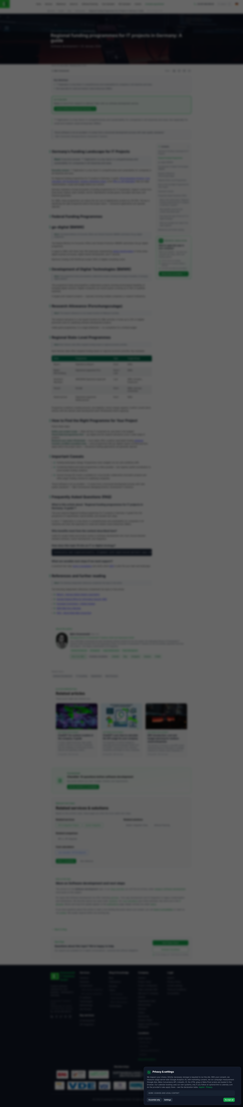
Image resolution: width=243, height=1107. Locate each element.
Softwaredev (80, 11)
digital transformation (123, 251)
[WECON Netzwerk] (99, 1074)
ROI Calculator (125, 4)
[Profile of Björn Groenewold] (62, 645)
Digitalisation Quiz (147, 1001)
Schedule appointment (154, 4)
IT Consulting (81, 676)
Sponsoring (143, 1016)
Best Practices (112, 676)
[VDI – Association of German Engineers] (104, 1086)
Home (38, 4)
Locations (143, 1033)
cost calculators (130, 901)
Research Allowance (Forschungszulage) (166, 174)
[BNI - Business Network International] (62, 1074)
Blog (69, 11)
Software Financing (90, 4)
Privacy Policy (174, 982)
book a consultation (82, 566)
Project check (144, 982)
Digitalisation (96, 676)
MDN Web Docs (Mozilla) (69, 608)
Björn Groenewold (61, 71)
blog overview (117, 889)
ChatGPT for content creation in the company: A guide (75, 737)
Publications (115, 982)
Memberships (144, 1005)
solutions (113, 901)
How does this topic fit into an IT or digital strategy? (174, 217)
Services (48, 4)
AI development (87, 1020)
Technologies (86, 1001)
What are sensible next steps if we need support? (174, 224)
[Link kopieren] (189, 71)
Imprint (170, 978)
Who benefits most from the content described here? (171, 210)
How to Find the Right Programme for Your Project (173, 185)
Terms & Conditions (176, 989)
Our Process (85, 1009)
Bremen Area (145, 1042)
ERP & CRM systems (118, 1002)
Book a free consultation (172, 274)
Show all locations (147, 1059)
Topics (112, 990)
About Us (74, 4)
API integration (87, 1024)
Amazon (147, 656)
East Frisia (144, 1046)
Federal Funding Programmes (170, 158)
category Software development (170, 889)
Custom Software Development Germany (73, 109)
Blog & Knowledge (119, 972)
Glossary (113, 986)
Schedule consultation (98, 656)
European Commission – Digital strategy (76, 603)
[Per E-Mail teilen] (184, 71)
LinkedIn (115, 656)
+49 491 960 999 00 (62, 1011)
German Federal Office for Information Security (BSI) (82, 599)
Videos (141, 1012)
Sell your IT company (148, 993)
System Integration (93, 825)
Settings (167, 1100)
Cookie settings (174, 985)
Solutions (84, 978)
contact (63, 913)
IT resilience (85, 997)
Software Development (62, 676)
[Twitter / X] (61, 1016)
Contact (138, 4)
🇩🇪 (236, 4)
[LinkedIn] (52, 1016)
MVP (111, 566)
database (138, 440)
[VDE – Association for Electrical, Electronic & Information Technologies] (81, 1086)
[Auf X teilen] (179, 71)
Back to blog (61, 929)
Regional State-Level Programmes (172, 180)
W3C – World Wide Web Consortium (74, 613)
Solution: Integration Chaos (93, 181)
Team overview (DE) (148, 989)
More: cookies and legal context (164, 1093)
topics (153, 904)
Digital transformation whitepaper (148, 1025)
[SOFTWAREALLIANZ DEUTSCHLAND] (128, 1074)
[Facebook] (56, 1016)
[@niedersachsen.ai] (120, 1086)
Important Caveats (166, 191)
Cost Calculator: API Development (72, 852)
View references (87, 861)
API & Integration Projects (132, 178)
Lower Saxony (145, 1038)
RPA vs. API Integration (124, 181)
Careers (142, 978)
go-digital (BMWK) (165, 162)
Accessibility (173, 993)
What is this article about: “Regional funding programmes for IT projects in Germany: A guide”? (174, 202)
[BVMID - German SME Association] (78, 1074)
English (61, 11)
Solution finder (145, 1020)
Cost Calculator (108, 4)
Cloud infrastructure (118, 998)
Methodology (86, 1005)
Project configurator (147, 985)
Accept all (229, 1100)
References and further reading (171, 230)
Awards (141, 997)
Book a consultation (66, 861)
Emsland (143, 1054)
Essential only (154, 1100)
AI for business (116, 994)
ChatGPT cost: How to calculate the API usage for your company (120, 737)
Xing (125, 656)
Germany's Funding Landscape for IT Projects (173, 152)
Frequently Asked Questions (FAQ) (172, 195)
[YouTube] (65, 1016)
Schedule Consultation (170, 949)
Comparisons (86, 985)
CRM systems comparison (92, 990)
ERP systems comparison (91, 994)
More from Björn (78, 656)
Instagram (135, 656)
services (115, 897)
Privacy (209, 1087)
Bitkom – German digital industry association (78, 594)
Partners (142, 1008)
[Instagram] (70, 1016)
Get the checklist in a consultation (83, 787)
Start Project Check (170, 943)
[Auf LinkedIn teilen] (174, 71)
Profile (157, 656)
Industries (84, 982)
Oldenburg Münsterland (149, 1050)
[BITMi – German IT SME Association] (59, 1086)
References (61, 4)
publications (113, 904)
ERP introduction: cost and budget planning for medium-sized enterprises (163, 738)
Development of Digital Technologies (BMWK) (173, 167)
